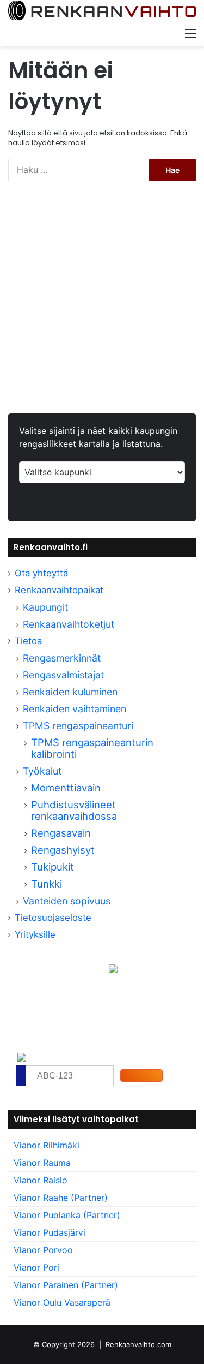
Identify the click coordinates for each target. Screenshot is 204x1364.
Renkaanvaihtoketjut (68, 624)
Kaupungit (45, 607)
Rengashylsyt (63, 850)
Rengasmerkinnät (62, 658)
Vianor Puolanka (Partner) (67, 1215)
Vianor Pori (36, 1267)
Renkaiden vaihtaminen (74, 708)
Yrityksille (35, 934)
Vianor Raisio (40, 1180)
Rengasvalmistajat (63, 675)
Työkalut (42, 771)
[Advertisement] (102, 305)
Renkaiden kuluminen (70, 692)
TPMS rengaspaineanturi (78, 725)
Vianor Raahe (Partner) (61, 1197)
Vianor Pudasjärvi (49, 1232)
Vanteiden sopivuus (66, 901)
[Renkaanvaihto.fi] (102, 11)
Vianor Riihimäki (46, 1145)
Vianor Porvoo (43, 1249)
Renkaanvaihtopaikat (59, 590)
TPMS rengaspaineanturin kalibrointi (92, 748)
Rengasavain (61, 833)
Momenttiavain (66, 788)
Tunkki (46, 884)
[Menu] (190, 33)
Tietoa (28, 640)
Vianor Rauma (42, 1162)
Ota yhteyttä (41, 573)
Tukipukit (52, 867)
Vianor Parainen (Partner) (66, 1284)
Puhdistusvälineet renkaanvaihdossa (74, 810)
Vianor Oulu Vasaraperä (62, 1302)
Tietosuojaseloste (53, 917)
